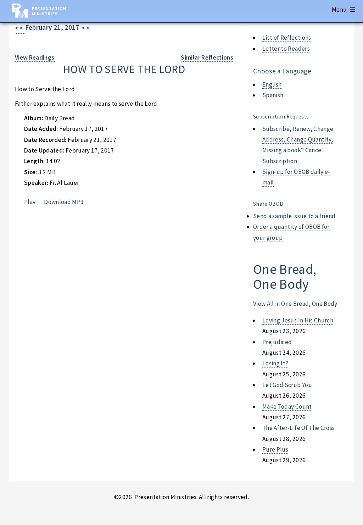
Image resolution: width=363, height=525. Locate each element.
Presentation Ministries (49, 11)
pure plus (275, 449)
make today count (287, 406)
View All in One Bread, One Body (295, 304)
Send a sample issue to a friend (294, 216)
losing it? (275, 363)
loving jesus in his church (297, 320)
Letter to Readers (286, 48)
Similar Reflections (207, 57)
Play (29, 202)
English (271, 84)
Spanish (272, 95)
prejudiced (277, 342)
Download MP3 (64, 202)
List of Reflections (286, 38)
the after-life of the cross (298, 428)
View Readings (35, 57)
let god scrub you (287, 385)
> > (84, 28)
